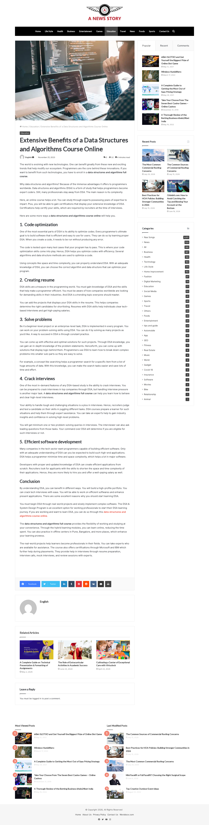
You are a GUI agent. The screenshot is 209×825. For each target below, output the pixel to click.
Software (148, 379)
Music (147, 355)
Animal (147, 399)
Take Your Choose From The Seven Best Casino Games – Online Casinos (174, 103)
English (28, 157)
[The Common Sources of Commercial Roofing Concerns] (178, 155)
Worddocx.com (127, 814)
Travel (123, 31)
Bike (146, 389)
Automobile (149, 330)
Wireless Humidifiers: (171, 71)
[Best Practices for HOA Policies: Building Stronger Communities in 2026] (153, 186)
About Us (86, 814)
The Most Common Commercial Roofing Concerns (151, 167)
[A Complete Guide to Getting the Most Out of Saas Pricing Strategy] (150, 89)
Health (60, 31)
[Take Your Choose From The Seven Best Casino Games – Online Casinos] (150, 104)
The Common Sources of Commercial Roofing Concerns (178, 167)
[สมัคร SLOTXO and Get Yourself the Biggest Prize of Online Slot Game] (150, 61)
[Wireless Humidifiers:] (150, 76)
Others (147, 311)
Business (71, 31)
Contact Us (164, 31)
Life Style (49, 31)
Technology (149, 262)
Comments (183, 45)
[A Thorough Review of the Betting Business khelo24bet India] (150, 119)
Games (99, 31)
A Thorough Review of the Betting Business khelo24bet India (175, 118)
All (145, 247)
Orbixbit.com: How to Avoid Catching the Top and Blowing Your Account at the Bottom (177, 201)
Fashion (148, 276)
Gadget (147, 365)
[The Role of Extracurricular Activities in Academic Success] (75, 649)
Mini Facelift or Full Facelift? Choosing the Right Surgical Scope (155, 775)
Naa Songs (149, 237)
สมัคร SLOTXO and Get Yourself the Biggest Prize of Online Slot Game (175, 60)
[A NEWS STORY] (104, 13)
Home (38, 31)
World (146, 360)
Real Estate (149, 350)
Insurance (149, 374)
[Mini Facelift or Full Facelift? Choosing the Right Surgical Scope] (115, 779)
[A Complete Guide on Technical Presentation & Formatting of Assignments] (36, 649)
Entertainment (85, 31)
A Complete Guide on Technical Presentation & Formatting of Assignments (35, 665)
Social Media (150, 291)
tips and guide (151, 325)
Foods (142, 31)
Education (111, 31)
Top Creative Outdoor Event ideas (142, 788)
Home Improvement (154, 271)
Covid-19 (148, 370)
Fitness (147, 345)
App (146, 335)
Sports (152, 31)
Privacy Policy (99, 814)
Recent (164, 45)
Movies (147, 384)
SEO (146, 340)
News (132, 31)
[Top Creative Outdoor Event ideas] (115, 793)
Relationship (150, 394)
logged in (36, 698)
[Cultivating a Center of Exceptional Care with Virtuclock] (113, 649)
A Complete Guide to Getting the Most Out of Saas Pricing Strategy (173, 88)
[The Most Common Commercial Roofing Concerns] (153, 155)
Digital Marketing (152, 281)
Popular (146, 45)
